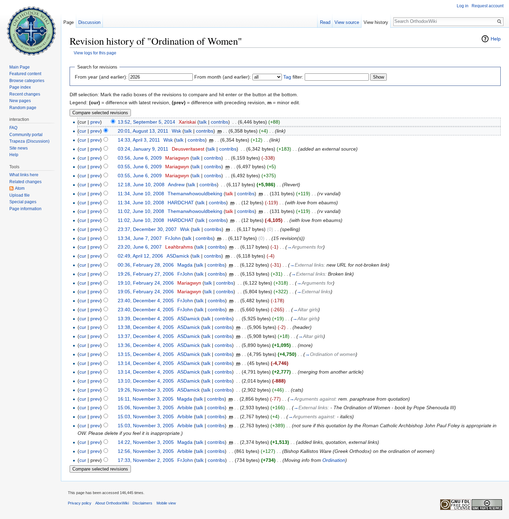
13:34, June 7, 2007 (140, 238)
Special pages (22, 201)
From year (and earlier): (101, 77)
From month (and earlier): (222, 77)
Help (496, 39)
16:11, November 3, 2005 (145, 399)
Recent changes (24, 94)
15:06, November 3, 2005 (146, 407)
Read (325, 22)
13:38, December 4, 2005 (146, 327)
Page (68, 22)
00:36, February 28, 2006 (146, 265)
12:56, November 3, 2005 (146, 451)
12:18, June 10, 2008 (141, 184)
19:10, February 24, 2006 (146, 283)
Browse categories (26, 80)
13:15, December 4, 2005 (146, 354)
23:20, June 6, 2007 (140, 247)
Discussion (89, 22)
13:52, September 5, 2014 (146, 122)
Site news (18, 148)
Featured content (25, 73)
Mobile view (166, 503)
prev (95, 122)
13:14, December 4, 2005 (146, 363)
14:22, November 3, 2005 (146, 442)
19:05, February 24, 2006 (146, 291)
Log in (462, 5)
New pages (20, 100)
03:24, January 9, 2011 (143, 149)
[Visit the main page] (30, 27)
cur (82, 131)
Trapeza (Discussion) (29, 141)
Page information (25, 208)
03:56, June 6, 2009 (140, 158)
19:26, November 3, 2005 (146, 390)
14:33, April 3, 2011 (139, 140)
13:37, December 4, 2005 (146, 336)
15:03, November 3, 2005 (146, 416)
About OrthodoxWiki (112, 503)
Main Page (19, 67)
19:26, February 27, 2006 (146, 274)
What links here (23, 174)
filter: (293, 77)
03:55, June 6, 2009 (140, 166)
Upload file (19, 195)
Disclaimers (142, 503)
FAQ (13, 127)
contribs (219, 122)
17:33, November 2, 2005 (146, 460)
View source (346, 22)
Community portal (26, 134)
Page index (20, 87)
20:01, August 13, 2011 (143, 131)
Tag (287, 77)
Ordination (333, 460)
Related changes (25, 181)
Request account (487, 5)
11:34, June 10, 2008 (141, 193)
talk (203, 122)
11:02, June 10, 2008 (141, 211)
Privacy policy (79, 503)
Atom (20, 188)
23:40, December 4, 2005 (146, 300)
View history (376, 22)
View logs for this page (95, 53)
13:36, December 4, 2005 (146, 345)
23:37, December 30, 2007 (147, 229)
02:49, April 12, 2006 (140, 256)
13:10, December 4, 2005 (146, 381)
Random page (22, 107)
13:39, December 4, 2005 (146, 318)
